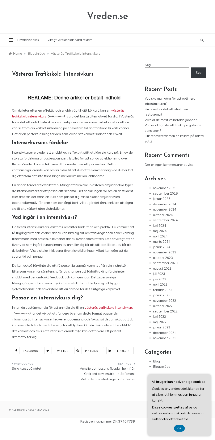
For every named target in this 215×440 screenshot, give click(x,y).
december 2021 (164, 333)
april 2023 (160, 284)
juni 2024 (159, 226)
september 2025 (165, 193)
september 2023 (165, 263)
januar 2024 (161, 247)
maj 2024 (160, 231)
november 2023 (164, 252)
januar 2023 (161, 295)
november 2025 (164, 188)
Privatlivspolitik (28, 40)
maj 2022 (160, 322)
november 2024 (164, 209)
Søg (148, 65)
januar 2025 (161, 199)
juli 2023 (159, 274)
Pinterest (92, 350)
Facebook (31, 350)
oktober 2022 (163, 306)
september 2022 (165, 311)
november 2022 (164, 301)
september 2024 (165, 220)
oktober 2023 (163, 258)
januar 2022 (161, 327)
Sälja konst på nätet (26, 368)
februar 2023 (162, 290)
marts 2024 (161, 242)
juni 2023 (159, 279)
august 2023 (162, 268)
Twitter (61, 350)
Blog (156, 361)
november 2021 (164, 338)
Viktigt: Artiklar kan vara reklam (69, 40)
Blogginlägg (161, 367)
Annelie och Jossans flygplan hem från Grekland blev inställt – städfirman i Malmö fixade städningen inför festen (107, 373)
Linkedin (123, 350)
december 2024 (164, 204)
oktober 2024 (163, 215)
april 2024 (160, 236)
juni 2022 (159, 317)
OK (179, 428)
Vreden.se (107, 16)
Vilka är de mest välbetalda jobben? (171, 120)
